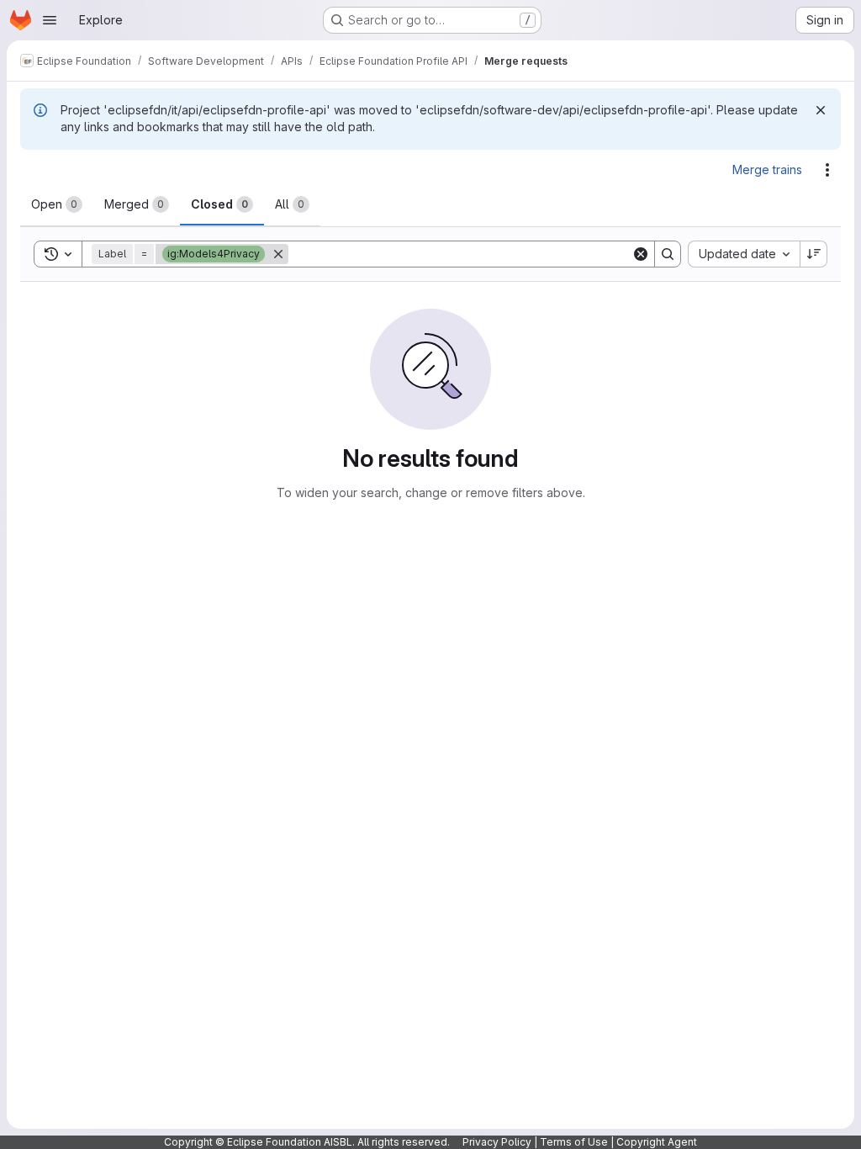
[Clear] (641, 254)
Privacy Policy (496, 1142)
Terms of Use (574, 1142)
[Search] (667, 254)
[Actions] (827, 169)
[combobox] (744, 254)
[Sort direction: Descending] (813, 254)
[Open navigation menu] (49, 20)
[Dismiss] (821, 110)
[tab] (56, 204)
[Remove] (278, 254)
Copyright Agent (656, 1142)
